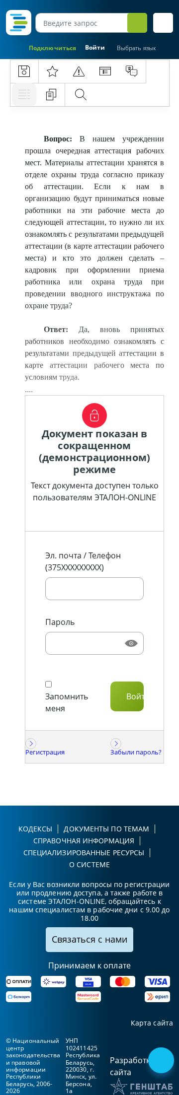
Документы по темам (106, 828)
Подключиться (52, 48)
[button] (163, 23)
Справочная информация (83, 840)
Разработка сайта (132, 1066)
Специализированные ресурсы (84, 852)
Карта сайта (152, 1023)
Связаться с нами (89, 939)
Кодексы (35, 828)
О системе (89, 864)
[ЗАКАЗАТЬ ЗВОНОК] (162, 1061)
